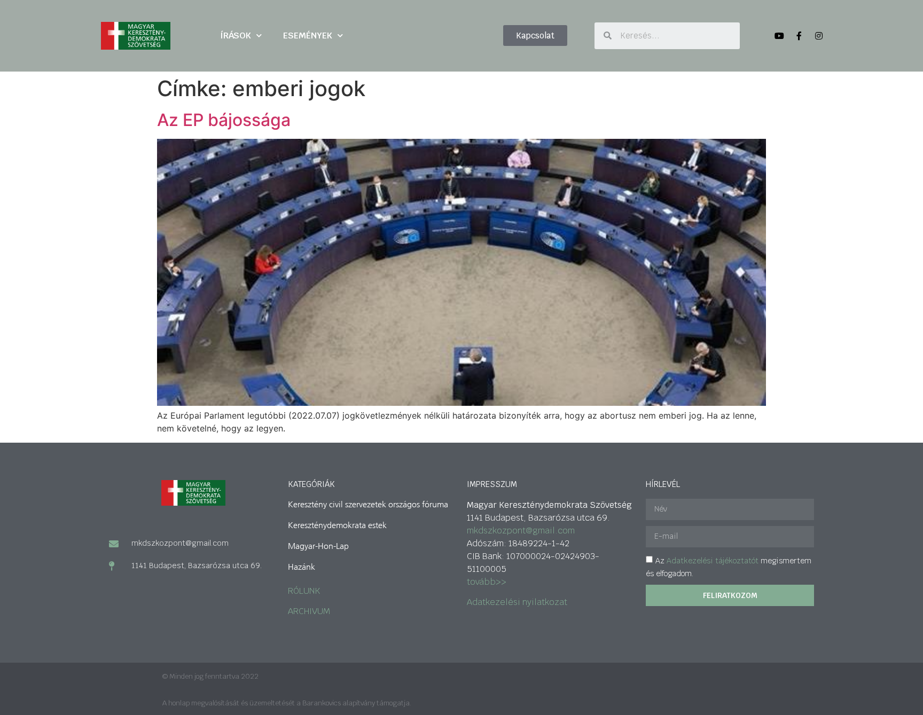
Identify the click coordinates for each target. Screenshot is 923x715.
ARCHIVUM (309, 611)
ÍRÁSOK (235, 35)
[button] (535, 35)
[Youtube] (779, 35)
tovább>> (486, 581)
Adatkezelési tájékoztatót (712, 560)
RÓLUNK (304, 590)
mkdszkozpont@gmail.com (521, 530)
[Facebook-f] (799, 35)
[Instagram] (818, 35)
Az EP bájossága (224, 119)
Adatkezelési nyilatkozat (517, 602)
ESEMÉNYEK (307, 35)
